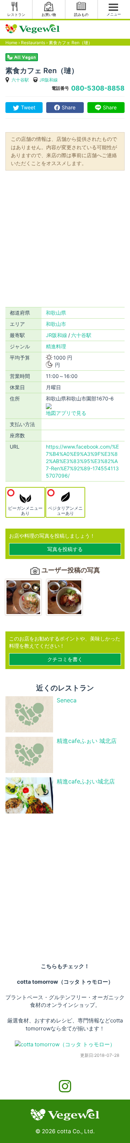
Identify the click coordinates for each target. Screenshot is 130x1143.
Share (68, 107)
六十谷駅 (20, 80)
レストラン (16, 14)
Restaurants (33, 42)
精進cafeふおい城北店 (86, 781)
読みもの (81, 14)
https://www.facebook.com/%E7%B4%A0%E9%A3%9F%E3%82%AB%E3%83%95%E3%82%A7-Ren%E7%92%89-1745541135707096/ (82, 461)
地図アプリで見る (66, 413)
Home (11, 42)
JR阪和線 (48, 80)
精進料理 (56, 346)
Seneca (67, 700)
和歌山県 (56, 313)
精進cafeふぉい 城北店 (87, 740)
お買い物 (49, 14)
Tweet (28, 107)
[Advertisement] (65, 238)
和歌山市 (56, 324)
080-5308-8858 (98, 88)
